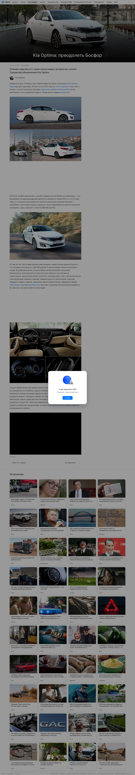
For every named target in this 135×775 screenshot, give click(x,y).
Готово (67, 398)
